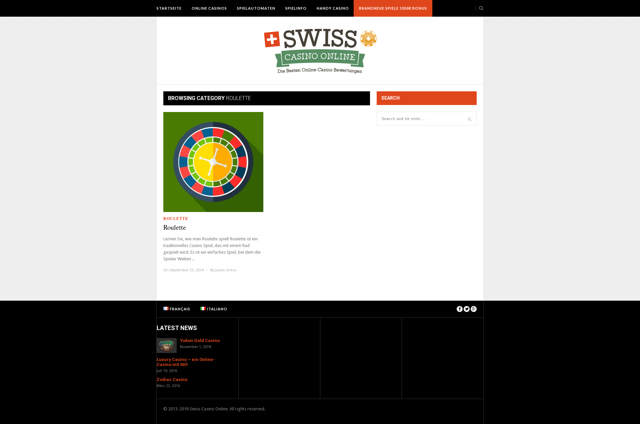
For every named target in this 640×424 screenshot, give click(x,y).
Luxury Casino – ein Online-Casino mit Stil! (186, 362)
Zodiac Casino (172, 379)
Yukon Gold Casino (200, 340)
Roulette (175, 218)
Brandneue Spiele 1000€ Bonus (393, 8)
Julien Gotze (225, 270)
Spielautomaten (256, 8)
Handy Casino (333, 8)
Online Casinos (209, 8)
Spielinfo (296, 8)
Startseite (169, 8)
